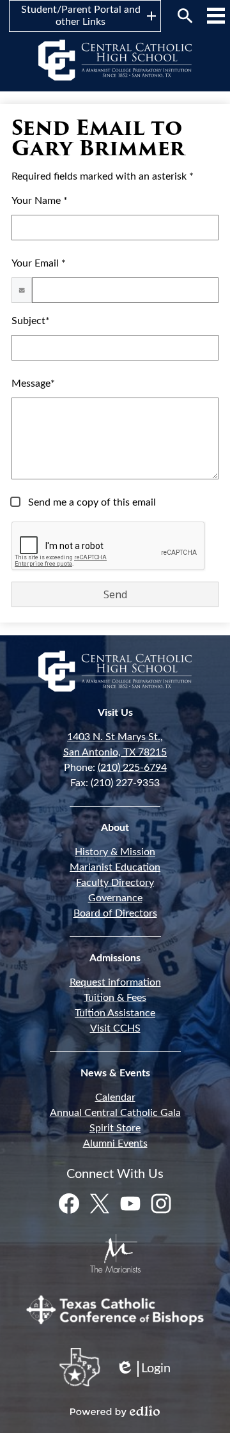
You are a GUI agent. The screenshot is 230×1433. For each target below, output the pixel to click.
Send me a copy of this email (91, 502)
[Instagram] (161, 1203)
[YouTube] (130, 1203)
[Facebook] (69, 1203)
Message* (33, 383)
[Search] (185, 16)
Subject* (31, 321)
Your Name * (40, 201)
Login (143, 1369)
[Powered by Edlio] (115, 1411)
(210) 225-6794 (132, 768)
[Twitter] (99, 1203)
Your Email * (39, 263)
